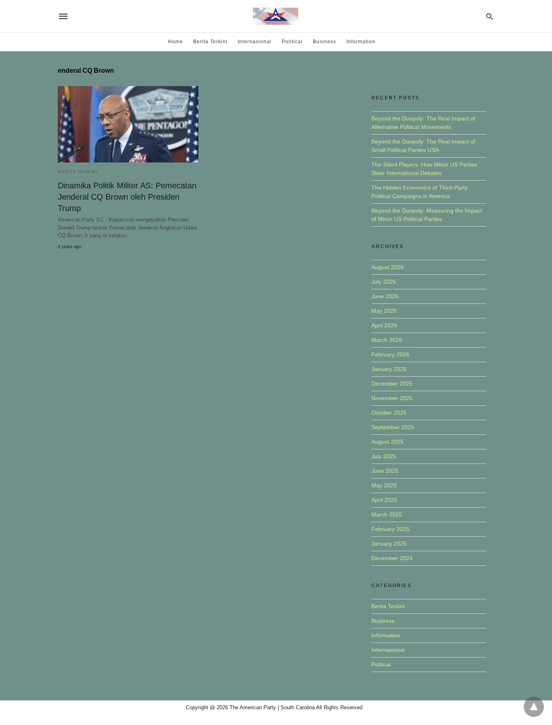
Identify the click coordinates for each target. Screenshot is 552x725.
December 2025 (392, 383)
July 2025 (383, 456)
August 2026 (387, 267)
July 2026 (383, 281)
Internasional (255, 41)
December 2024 (392, 558)
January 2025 (389, 543)
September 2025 (392, 427)
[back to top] (534, 707)
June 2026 (384, 296)
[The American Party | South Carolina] (275, 16)
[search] (489, 16)
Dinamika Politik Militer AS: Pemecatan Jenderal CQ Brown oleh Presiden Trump (127, 197)
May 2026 (384, 311)
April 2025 (384, 500)
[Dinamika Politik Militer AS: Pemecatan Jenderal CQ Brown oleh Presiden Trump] (128, 124)
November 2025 (392, 398)
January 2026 (389, 369)
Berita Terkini (210, 41)
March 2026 (386, 340)
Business (324, 41)
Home (175, 41)
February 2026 (390, 354)
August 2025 (387, 441)
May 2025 (384, 485)
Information (360, 41)
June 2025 (384, 471)
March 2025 (386, 514)
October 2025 (389, 412)
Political (292, 41)
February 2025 (390, 529)
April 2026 (384, 325)
